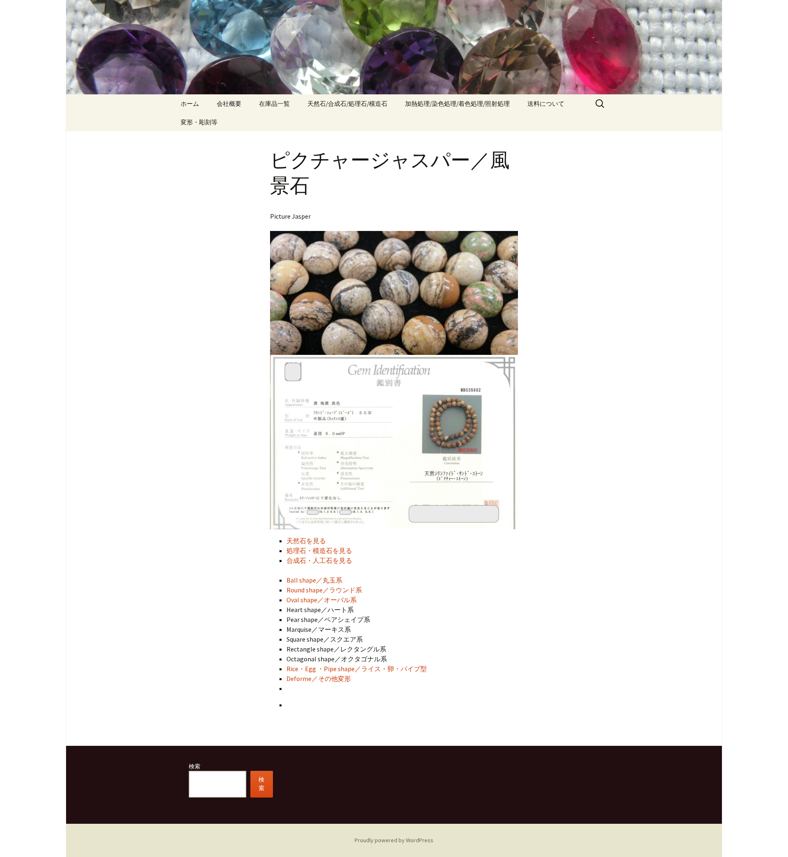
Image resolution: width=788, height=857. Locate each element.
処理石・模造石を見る (319, 550)
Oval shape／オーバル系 (321, 600)
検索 (194, 766)
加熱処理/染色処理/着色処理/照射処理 (457, 103)
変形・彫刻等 (199, 122)
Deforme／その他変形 (318, 678)
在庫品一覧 (274, 103)
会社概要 (229, 103)
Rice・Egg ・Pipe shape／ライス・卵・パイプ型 (356, 669)
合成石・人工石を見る (319, 560)
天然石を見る (306, 541)
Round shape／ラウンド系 (324, 590)
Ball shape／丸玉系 (314, 580)
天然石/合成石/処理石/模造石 (347, 103)
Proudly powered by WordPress (394, 840)
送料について (545, 103)
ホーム (190, 103)
